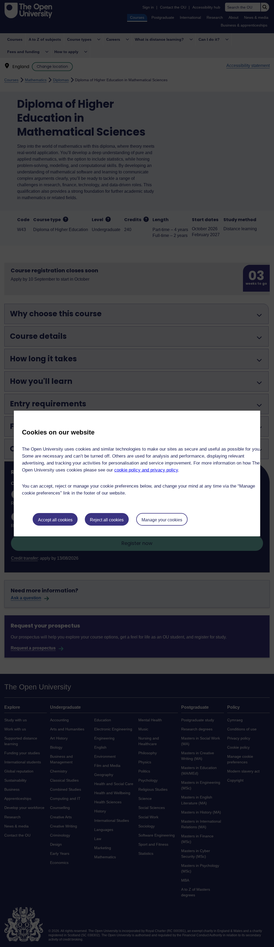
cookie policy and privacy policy (146, 470)
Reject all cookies (107, 520)
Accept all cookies (55, 520)
